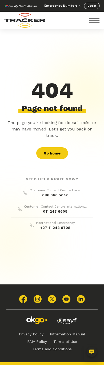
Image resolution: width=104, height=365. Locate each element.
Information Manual (67, 334)
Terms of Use (65, 341)
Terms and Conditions (52, 349)
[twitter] (52, 299)
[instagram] (38, 299)
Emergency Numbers (61, 5)
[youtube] (66, 299)
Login (91, 5)
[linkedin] (81, 299)
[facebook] (23, 299)
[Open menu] (94, 20)
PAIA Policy (37, 341)
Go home (52, 153)
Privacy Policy (31, 334)
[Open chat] (92, 353)
